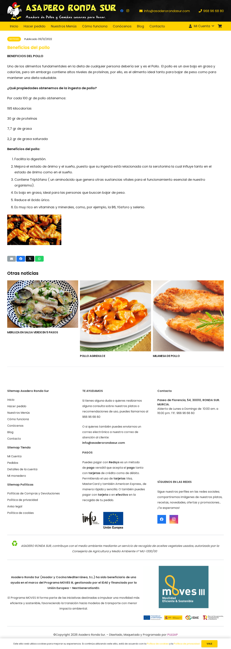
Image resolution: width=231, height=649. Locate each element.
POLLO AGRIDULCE (92, 356)
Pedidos (12, 463)
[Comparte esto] (20, 259)
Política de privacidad (22, 500)
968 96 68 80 (91, 417)
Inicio (10, 400)
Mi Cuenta (14, 456)
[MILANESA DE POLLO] (188, 315)
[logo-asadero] (14, 11)
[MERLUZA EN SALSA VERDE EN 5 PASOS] (42, 304)
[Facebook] (122, 11)
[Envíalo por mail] (11, 259)
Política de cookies (20, 513)
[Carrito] (220, 26)
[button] (201, 26)
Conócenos (15, 426)
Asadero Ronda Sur (91, 635)
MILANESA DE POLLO (166, 356)
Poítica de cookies (158, 643)
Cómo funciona (18, 419)
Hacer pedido (16, 406)
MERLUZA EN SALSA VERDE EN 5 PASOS (32, 332)
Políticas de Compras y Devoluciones (33, 493)
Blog (10, 432)
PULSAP (172, 635)
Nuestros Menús (18, 413)
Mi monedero (16, 476)
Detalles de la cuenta (22, 469)
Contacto (14, 439)
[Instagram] (127, 11)
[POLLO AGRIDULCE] (115, 315)
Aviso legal (14, 506)
